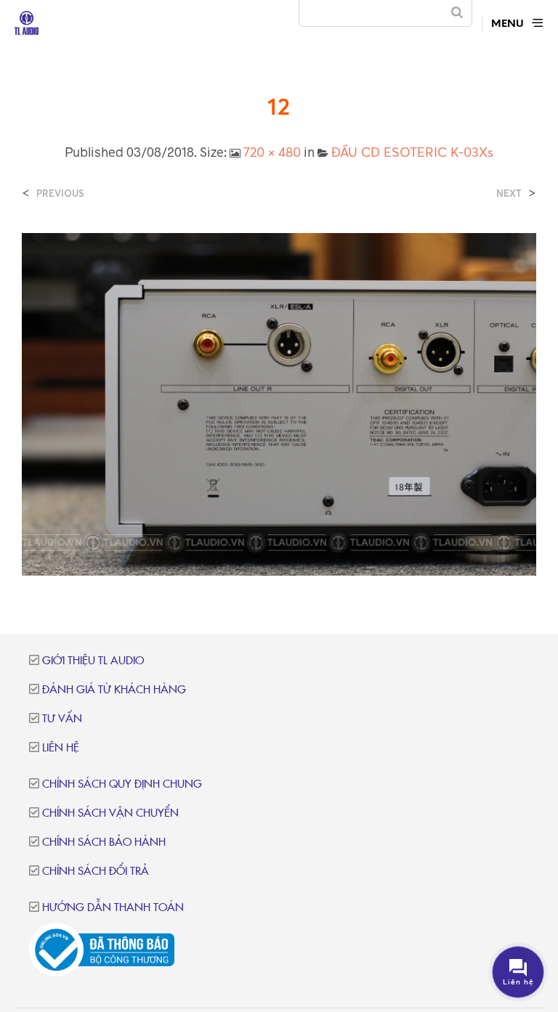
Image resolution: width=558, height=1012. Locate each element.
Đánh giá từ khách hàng (114, 690)
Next (509, 193)
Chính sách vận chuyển (110, 813)
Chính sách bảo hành (104, 842)
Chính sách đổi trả (95, 871)
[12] (279, 403)
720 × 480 (272, 152)
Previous (60, 193)
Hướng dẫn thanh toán (113, 908)
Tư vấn (62, 719)
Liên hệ (60, 748)
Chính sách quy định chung (122, 784)
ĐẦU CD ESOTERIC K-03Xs (412, 152)
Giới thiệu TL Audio (93, 661)
